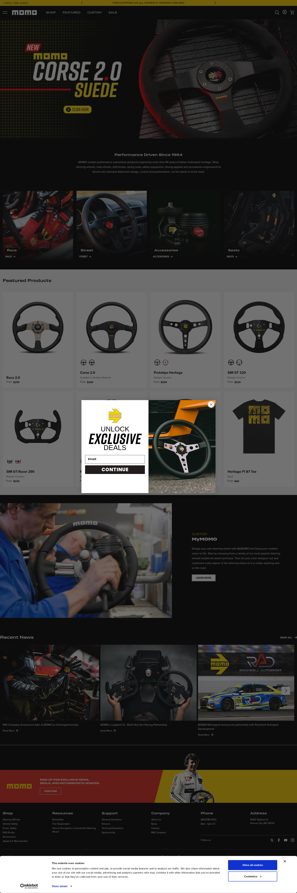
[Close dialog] (211, 404)
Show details (60, 886)
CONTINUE (115, 469)
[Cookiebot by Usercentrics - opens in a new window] (29, 886)
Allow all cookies (252, 865)
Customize (250, 876)
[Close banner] (285, 861)
